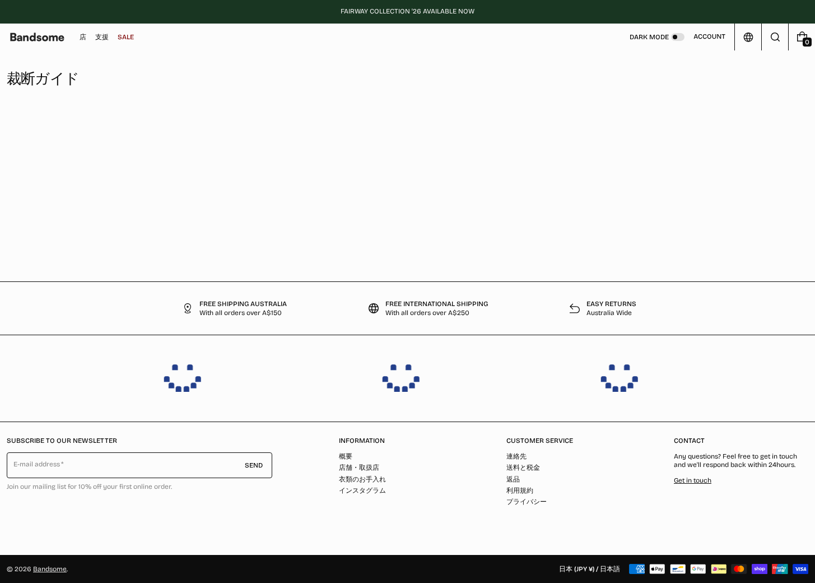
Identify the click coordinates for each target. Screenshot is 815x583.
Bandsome (50, 569)
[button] (775, 37)
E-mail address (36, 464)
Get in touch (692, 480)
